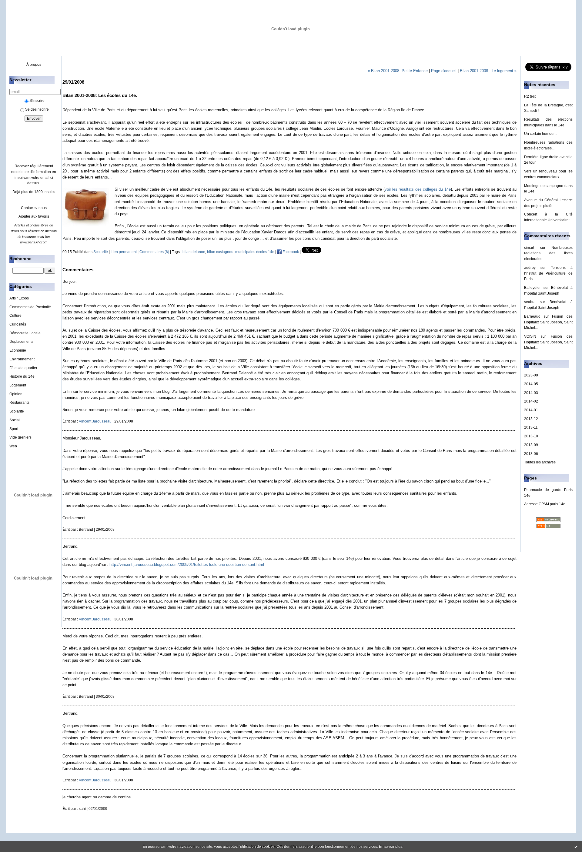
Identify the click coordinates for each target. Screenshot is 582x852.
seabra (530, 302)
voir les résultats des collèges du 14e (418, 189)
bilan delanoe (193, 252)
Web (13, 446)
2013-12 (531, 419)
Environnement (22, 359)
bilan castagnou (220, 252)
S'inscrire (37, 101)
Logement (17, 385)
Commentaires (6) (154, 252)
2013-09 (531, 445)
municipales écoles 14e (254, 252)
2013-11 (531, 427)
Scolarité (16, 411)
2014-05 (531, 384)
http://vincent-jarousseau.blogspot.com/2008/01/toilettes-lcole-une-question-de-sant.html (186, 564)
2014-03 (531, 393)
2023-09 (531, 375)
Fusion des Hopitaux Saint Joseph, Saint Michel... (548, 322)
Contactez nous (34, 208)
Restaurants (19, 402)
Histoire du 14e (22, 376)
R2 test (530, 96)
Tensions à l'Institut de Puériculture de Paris (548, 273)
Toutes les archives (540, 462)
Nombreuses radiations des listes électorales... (548, 253)
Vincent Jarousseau (95, 421)
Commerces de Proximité (30, 307)
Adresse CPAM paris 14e (544, 504)
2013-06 (531, 454)
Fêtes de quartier (23, 368)
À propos (33, 64)
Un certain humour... (540, 134)
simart (529, 248)
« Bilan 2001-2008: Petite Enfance (398, 70)
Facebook (290, 252)
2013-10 (531, 436)
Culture (15, 315)
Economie (17, 350)
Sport (13, 429)
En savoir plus (390, 846)
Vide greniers (20, 437)
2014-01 (531, 410)
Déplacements (21, 341)
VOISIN (530, 336)
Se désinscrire (37, 109)
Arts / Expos (19, 298)
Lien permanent (124, 252)
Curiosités (17, 324)
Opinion (15, 394)
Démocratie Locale (25, 333)
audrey (530, 268)
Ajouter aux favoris (33, 216)
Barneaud (532, 316)
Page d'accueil (444, 70)
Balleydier (532, 288)
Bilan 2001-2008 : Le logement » (488, 70)
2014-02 (531, 401)
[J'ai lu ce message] (576, 846)
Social (14, 420)
